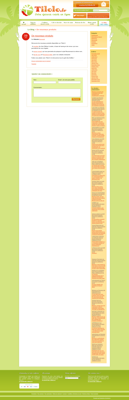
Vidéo (93, 45)
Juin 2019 (94, 55)
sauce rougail (38, 51)
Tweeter (33, 64)
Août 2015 (94, 58)
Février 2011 (95, 76)
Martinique (94, 38)
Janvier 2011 (95, 78)
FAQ (101, 24)
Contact (106, 24)
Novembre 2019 (96, 53)
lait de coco (37, 54)
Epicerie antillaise (33, 23)
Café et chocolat (57, 23)
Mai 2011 (94, 73)
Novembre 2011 (96, 65)
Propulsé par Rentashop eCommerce (101, 398)
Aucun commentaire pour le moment (41, 61)
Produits (94, 41)
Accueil (23, 24)
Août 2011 (94, 68)
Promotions (94, 43)
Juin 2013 (94, 60)
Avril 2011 (94, 74)
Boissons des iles (80, 23)
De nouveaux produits (42, 35)
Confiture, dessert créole (45, 23)
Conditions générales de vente (74, 393)
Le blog (104, 22)
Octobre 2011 (95, 66)
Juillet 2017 (94, 57)
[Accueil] (45, 10)
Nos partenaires (48, 393)
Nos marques (40, 393)
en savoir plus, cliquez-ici (94, 381)
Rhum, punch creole (92, 23)
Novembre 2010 (96, 81)
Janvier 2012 (95, 63)
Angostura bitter (47, 54)
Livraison (65, 393)
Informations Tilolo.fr (97, 37)
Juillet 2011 (94, 70)
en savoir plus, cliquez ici (25, 381)
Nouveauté (94, 40)
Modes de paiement (57, 393)
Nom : (35, 80)
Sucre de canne (68, 23)
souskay (36, 46)
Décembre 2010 (96, 79)
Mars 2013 (94, 61)
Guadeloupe (95, 35)
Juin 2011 (94, 71)
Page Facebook (94, 393)
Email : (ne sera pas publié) (66, 80)
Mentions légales (86, 393)
